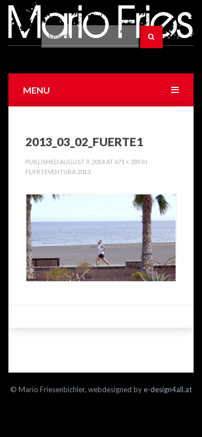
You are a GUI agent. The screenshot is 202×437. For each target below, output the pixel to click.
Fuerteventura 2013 (57, 171)
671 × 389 (127, 161)
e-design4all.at (168, 389)
